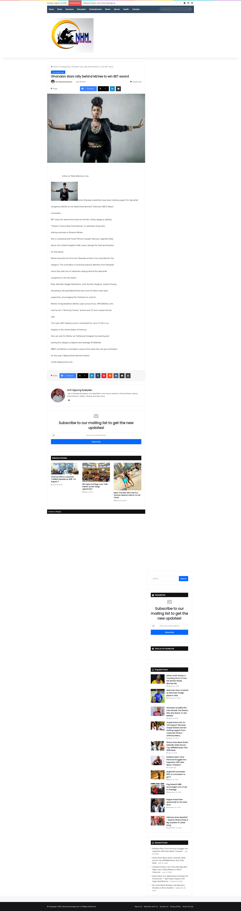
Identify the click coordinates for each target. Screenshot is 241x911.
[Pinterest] (103, 375)
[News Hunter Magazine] (70, 35)
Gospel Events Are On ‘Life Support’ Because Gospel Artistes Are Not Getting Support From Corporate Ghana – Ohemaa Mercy (176, 729)
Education (81, 9)
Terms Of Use (188, 906)
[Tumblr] (97, 375)
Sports (117, 9)
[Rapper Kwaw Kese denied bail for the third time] (158, 805)
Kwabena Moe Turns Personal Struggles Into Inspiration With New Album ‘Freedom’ (176, 761)
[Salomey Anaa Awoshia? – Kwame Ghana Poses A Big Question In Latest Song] (158, 820)
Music (107, 9)
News (59, 9)
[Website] (68, 400)
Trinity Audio (75, 176)
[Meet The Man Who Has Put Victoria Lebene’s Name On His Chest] (127, 476)
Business (70, 9)
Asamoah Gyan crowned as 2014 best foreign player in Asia (177, 693)
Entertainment (95, 9)
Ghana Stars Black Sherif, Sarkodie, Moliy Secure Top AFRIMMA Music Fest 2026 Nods (177, 746)
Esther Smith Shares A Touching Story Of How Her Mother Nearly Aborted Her (176, 679)
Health (126, 9)
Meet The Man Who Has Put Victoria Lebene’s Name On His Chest (127, 495)
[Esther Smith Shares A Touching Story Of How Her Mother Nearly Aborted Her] (158, 679)
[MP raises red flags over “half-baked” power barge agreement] (96, 472)
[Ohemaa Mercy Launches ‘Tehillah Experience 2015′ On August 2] (65, 468)
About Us (138, 906)
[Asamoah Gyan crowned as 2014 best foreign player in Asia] (158, 696)
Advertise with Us (151, 906)
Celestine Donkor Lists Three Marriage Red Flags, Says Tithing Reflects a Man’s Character (118, 3)
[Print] (128, 375)
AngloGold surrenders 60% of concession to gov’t (175, 774)
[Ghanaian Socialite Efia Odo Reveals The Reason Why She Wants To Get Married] (158, 711)
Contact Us (164, 906)
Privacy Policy (175, 906)
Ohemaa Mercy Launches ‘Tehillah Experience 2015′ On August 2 (63, 479)
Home (51, 9)
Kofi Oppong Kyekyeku (63, 82)
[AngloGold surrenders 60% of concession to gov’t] (158, 774)
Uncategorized (65, 67)
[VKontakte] (115, 375)
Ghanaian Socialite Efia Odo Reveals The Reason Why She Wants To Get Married (177, 711)
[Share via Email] (118, 88)
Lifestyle (136, 9)
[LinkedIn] (112, 88)
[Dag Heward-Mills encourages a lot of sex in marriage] (158, 789)
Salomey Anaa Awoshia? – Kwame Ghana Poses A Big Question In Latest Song (177, 821)
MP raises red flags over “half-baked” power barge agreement (95, 486)
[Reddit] (109, 375)
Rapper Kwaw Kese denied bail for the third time (176, 802)
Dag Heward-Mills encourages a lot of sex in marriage (176, 787)
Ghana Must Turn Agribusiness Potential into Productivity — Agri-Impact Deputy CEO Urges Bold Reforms (170, 878)
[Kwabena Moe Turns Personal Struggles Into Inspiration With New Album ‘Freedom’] (158, 760)
